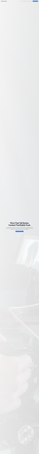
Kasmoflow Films (4, 1)
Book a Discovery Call (19, 231)
